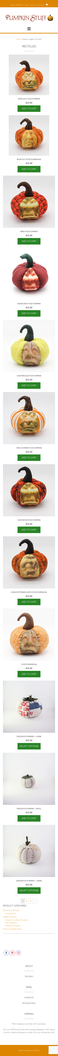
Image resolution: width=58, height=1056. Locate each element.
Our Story (29, 976)
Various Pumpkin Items (12, 929)
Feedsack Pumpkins (13, 925)
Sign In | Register (16, 5)
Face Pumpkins (11, 923)
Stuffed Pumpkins (10, 917)
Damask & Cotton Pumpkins (16, 920)
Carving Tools (10, 913)
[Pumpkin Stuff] (29, 18)
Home (18, 39)
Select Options (29, 746)
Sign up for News (29, 1003)
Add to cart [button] (29, 108)
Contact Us (29, 997)
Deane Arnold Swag (11, 910)
